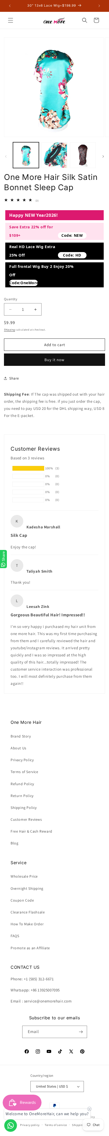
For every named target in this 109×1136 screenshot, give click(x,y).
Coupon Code (22, 900)
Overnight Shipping (27, 888)
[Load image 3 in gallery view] (83, 155)
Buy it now (54, 359)
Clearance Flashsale (28, 912)
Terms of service (56, 1125)
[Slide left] (6, 156)
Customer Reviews (26, 819)
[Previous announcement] (10, 6)
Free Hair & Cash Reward (31, 831)
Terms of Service (24, 771)
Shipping (9, 329)
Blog (14, 843)
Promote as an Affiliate (30, 948)
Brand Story (21, 736)
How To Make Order (27, 924)
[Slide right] (103, 156)
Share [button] (14, 378)
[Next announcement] (99, 6)
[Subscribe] (81, 1032)
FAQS (15, 935)
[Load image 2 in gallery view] (54, 155)
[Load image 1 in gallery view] (26, 155)
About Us (18, 748)
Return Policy (22, 795)
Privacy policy (30, 1125)
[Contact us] (10, 1125)
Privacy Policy (22, 760)
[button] (10, 20)
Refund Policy (22, 783)
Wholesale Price (24, 876)
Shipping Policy (24, 807)
